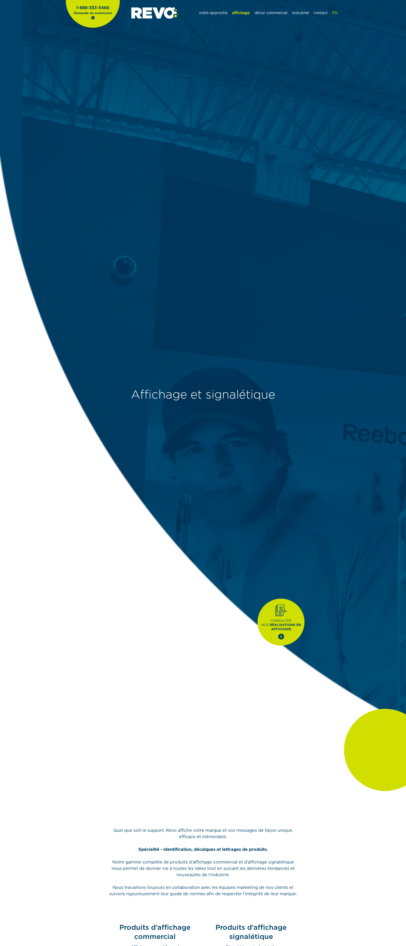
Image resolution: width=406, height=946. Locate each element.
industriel (300, 13)
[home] (154, 13)
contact (321, 13)
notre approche (213, 13)
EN (335, 13)
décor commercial (270, 13)
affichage (241, 13)
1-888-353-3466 (92, 8)
